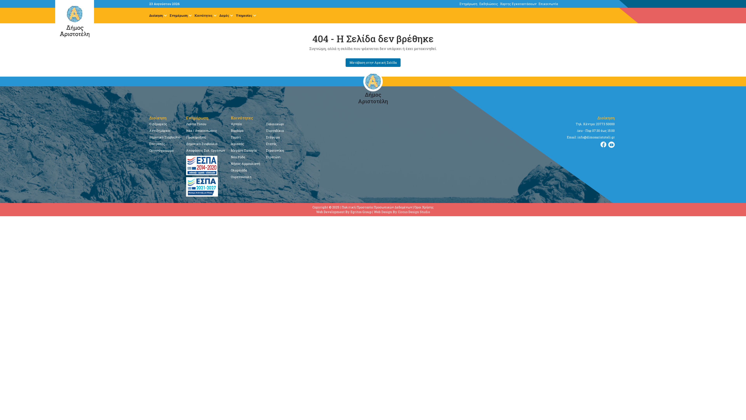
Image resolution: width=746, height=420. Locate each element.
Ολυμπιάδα (239, 170)
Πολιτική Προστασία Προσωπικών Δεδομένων (377, 207)
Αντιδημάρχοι (159, 131)
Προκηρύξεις (196, 137)
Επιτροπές (157, 144)
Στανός (271, 144)
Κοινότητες (203, 15)
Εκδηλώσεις (488, 4)
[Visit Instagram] (611, 145)
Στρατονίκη (275, 150)
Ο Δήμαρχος (158, 124)
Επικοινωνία (548, 4)
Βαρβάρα (237, 131)
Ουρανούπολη (241, 177)
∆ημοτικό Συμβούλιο (164, 137)
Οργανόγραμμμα (161, 150)
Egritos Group (360, 212)
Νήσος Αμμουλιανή (245, 164)
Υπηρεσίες (244, 15)
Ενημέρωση (468, 4)
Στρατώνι (273, 157)
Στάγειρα (273, 137)
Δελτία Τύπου (196, 124)
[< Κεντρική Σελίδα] (682, 4)
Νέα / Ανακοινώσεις (201, 131)
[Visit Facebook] (603, 145)
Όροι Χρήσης (424, 207)
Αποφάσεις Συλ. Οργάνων (205, 150)
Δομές (224, 15)
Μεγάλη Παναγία (244, 150)
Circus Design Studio (414, 212)
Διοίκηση (156, 15)
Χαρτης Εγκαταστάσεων (518, 4)
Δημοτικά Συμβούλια (201, 144)
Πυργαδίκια (275, 131)
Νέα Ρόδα (238, 157)
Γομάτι (236, 137)
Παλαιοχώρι (275, 124)
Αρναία (236, 124)
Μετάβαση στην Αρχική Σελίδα (373, 62)
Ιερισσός (237, 144)
